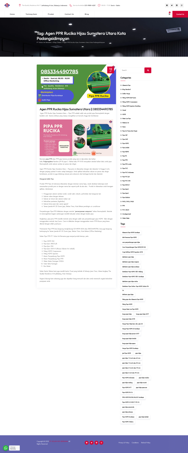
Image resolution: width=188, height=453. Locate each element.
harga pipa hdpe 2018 (128, 319)
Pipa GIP (124, 135)
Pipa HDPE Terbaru (127, 422)
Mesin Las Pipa (126, 118)
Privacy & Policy (124, 443)
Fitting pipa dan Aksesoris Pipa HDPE (132, 299)
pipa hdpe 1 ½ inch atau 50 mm (131, 363)
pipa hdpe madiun (144, 378)
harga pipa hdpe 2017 (142, 314)
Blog (87, 14)
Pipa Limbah (125, 148)
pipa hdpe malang (127, 383)
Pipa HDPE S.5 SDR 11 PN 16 (130, 402)
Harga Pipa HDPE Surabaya (130, 348)
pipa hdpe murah (142, 383)
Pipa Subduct (126, 197)
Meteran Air (125, 123)
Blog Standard (126, 89)
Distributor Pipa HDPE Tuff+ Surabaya (133, 277)
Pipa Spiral (125, 189)
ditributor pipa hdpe (127, 294)
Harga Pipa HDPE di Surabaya (131, 329)
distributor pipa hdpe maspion (130, 262)
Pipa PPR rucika (126, 164)
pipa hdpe (138, 353)
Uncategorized (126, 214)
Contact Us (69, 14)
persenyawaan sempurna (83, 211)
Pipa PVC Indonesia (128, 172)
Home (12, 14)
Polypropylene (48, 161)
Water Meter (125, 218)
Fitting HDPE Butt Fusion (129, 98)
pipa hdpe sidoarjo (127, 412)
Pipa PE (124, 156)
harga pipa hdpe (127, 314)
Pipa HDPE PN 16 (127, 392)
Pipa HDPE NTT (127, 387)
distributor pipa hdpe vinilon (130, 281)
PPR (123, 206)
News (124, 127)
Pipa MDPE (125, 152)
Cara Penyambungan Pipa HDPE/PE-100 (134, 247)
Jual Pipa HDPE (126, 353)
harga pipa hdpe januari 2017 (130, 334)
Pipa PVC (125, 168)
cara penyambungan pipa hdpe (131, 242)
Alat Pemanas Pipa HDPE (129, 237)
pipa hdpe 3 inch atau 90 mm (130, 373)
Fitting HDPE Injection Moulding (131, 106)
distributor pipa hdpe (128, 257)
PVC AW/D (125, 210)
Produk (51, 14)
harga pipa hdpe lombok (129, 339)
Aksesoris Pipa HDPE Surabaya (131, 232)
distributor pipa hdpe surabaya (130, 267)
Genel (124, 110)
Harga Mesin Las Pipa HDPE (130, 309)
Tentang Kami (31, 14)
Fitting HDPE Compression (129, 102)
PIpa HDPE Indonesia (128, 378)
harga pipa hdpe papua (128, 343)
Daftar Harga (126, 94)
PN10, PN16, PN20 (128, 202)
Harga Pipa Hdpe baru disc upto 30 (132, 324)
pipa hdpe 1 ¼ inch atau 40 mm (131, 358)
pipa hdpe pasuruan (141, 387)
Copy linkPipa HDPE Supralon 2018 (132, 252)
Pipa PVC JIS (126, 177)
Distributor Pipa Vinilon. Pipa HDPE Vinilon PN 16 (135, 286)
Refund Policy (145, 443)
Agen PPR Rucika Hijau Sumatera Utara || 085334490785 (76, 109)
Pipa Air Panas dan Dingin (129, 131)
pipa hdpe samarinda (128, 407)
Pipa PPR (125, 160)
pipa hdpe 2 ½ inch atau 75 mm (131, 368)
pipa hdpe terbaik (143, 417)
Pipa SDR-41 (126, 185)
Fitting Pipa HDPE (127, 304)
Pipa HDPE (125, 143)
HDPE (124, 114)
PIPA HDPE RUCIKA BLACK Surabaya (133, 397)
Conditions (135, 443)
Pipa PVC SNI (126, 181)
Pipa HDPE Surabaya (128, 417)
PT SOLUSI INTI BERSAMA (58, 441)
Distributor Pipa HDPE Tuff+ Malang (132, 272)
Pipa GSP (125, 139)
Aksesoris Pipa (126, 85)
